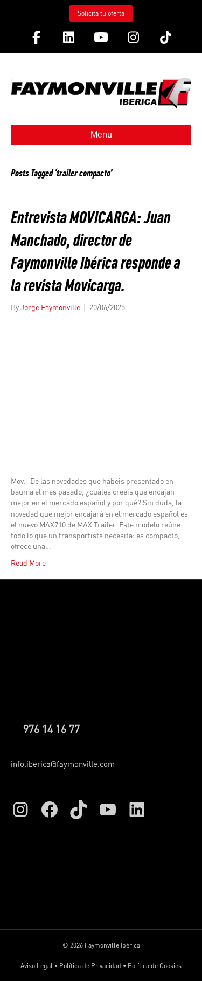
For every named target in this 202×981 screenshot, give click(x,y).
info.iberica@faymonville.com (63, 764)
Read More (28, 562)
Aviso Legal (36, 966)
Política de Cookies (155, 966)
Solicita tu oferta (101, 13)
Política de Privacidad (90, 966)
